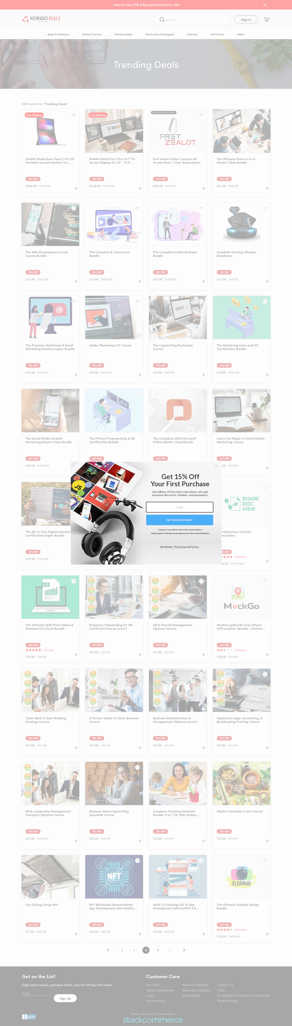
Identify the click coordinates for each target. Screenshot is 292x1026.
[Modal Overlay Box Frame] (146, 513)
